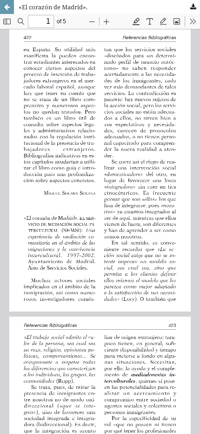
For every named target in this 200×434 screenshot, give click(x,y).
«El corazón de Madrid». (53, 7)
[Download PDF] (193, 7)
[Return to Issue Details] (7, 7)
